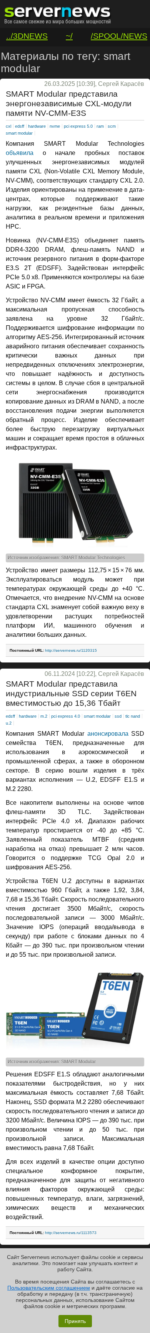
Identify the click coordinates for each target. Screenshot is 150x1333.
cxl (8, 126)
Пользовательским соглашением (48, 1288)
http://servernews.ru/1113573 (71, 1233)
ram (100, 126)
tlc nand (132, 716)
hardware (37, 126)
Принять (75, 1321)
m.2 (43, 716)
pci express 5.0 (78, 126)
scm (112, 126)
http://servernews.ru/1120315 (71, 650)
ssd (118, 716)
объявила (19, 153)
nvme (55, 126)
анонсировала (107, 733)
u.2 (9, 723)
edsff (19, 126)
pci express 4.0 (65, 716)
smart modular (19, 133)
